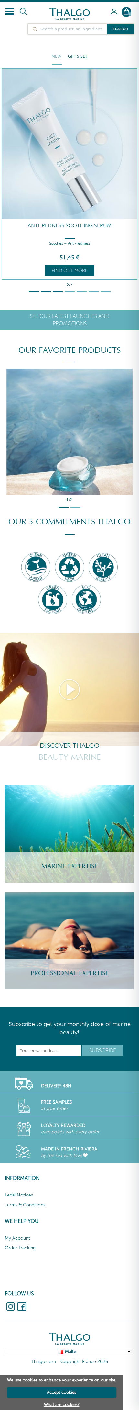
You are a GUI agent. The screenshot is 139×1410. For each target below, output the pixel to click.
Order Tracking (20, 1248)
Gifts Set (77, 56)
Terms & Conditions (25, 1205)
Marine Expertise (69, 866)
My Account (17, 1238)
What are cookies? (62, 1404)
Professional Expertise (70, 973)
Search (120, 29)
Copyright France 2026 (84, 1361)
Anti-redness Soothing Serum (70, 226)
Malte (70, 1351)
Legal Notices (19, 1195)
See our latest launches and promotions (69, 320)
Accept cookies (61, 1392)
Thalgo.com (43, 1361)
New (56, 56)
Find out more (70, 270)
